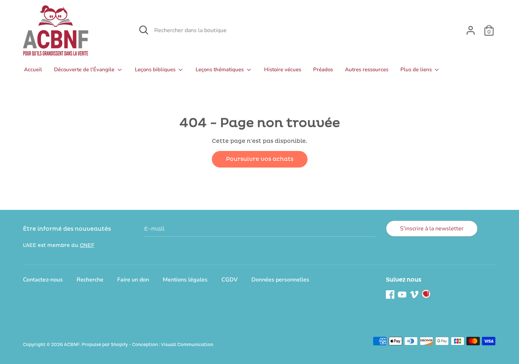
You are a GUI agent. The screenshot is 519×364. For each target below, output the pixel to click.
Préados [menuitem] (323, 69)
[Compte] (471, 27)
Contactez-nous (43, 280)
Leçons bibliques (156, 69)
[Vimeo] (414, 293)
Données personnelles (280, 280)
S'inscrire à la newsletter (432, 228)
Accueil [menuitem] (33, 69)
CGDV (229, 280)
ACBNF (71, 344)
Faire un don (133, 280)
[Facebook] (390, 293)
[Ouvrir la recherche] (144, 30)
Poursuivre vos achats (259, 159)
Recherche (90, 280)
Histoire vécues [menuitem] (282, 69)
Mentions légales (185, 280)
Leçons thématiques (220, 69)
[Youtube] (402, 293)
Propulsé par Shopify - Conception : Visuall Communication (147, 344)
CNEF (87, 245)
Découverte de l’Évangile (85, 69)
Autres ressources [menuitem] (366, 69)
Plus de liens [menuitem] (416, 69)
